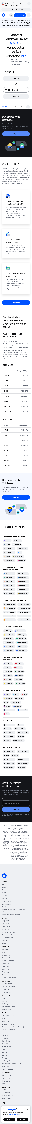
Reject (9, 1119)
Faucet (4, 1058)
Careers (4, 887)
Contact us (5, 923)
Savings (4, 975)
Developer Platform (9, 1015)
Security (5, 895)
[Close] (27, 1109)
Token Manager (7, 992)
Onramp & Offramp (8, 1030)
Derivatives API (7, 1069)
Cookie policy (6, 904)
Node (4, 1049)
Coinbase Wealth (8, 961)
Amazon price (6, 1098)
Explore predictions (9, 978)
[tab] (7, 106)
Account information (9, 932)
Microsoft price (7, 1095)
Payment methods (8, 935)
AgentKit (5, 1052)
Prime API (5, 1066)
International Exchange (10, 1007)
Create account (7, 926)
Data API (5, 1044)
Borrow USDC (6, 955)
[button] (29, 15)
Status (4, 943)
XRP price (5, 1084)
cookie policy (12, 1109)
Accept (22, 1119)
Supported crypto (8, 940)
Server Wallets (7, 1021)
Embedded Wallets (8, 1024)
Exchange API (6, 1061)
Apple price (6, 1093)
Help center (6, 921)
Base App (5, 952)
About (4, 884)
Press (4, 893)
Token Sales (6, 972)
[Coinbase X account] (10, 1103)
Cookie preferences (9, 907)
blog (3, 1103)
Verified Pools (7, 1009)
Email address (6, 799)
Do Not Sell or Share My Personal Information (14, 911)
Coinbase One (7, 958)
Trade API (5, 1035)
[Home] (3, 15)
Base (3, 1018)
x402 (3, 1032)
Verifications (6, 1047)
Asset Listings (7, 984)
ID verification (7, 929)
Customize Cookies (14, 1114)
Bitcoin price (6, 1075)
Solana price (6, 1081)
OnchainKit (6, 1041)
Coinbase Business (8, 986)
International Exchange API (11, 1064)
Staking (4, 1001)
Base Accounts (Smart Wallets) (13, 1027)
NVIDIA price (6, 1090)
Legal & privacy (7, 901)
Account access (7, 938)
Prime (4, 998)
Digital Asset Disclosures (11, 915)
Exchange (5, 1004)
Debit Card (5, 966)
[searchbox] (16, 78)
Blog (3, 890)
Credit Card (6, 963)
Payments (5, 989)
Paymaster (5, 1038)
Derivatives (6, 969)
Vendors (5, 898)
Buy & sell (5, 949)
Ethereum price (7, 1078)
